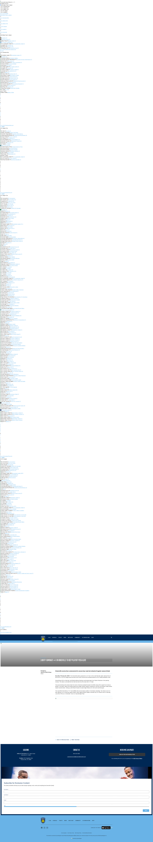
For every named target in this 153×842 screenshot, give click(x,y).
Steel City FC (10, 391)
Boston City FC (11, 228)
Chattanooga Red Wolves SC (20, 135)
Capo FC (7, 234)
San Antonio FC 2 (13, 368)
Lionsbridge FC (11, 304)
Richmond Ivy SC (13, 557)
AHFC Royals (10, 204)
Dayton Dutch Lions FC (17, 254)
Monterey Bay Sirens (15, 532)
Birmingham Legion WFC (17, 473)
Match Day (70, 637)
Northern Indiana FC (15, 338)
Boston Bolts (10, 227)
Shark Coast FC (11, 377)
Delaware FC (10, 255)
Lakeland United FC (14, 298)
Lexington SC (10, 45)
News (65, 637)
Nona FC (7, 335)
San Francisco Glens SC (17, 371)
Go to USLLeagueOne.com (6, 192)
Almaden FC (4, 209)
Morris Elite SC (11, 331)
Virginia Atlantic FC (14, 587)
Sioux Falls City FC (13, 567)
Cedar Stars (9, 235)
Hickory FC (8, 284)
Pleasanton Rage (12, 549)
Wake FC (7, 411)
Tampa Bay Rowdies (14, 88)
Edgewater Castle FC (15, 264)
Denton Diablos (11, 257)
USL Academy (4, 12)
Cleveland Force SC (14, 247)
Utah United (9, 404)
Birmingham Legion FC (16, 55)
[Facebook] (0, 51)
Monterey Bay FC (13, 73)
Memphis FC (9, 321)
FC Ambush (9, 267)
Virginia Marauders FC (6, 410)
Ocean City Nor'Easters (17, 342)
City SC (6, 244)
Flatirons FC (9, 275)
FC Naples (8, 143)
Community (77, 637)
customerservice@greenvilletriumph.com (76, 756)
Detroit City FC (11, 61)
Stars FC (7, 388)
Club (49, 637)
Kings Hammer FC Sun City (19, 516)
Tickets (60, 637)
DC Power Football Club (6, 42)
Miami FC (7, 72)
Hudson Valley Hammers (18, 289)
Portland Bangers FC (15, 349)
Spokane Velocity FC (15, 151)
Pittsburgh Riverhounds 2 (18, 348)
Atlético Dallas (10, 92)
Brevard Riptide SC (14, 474)
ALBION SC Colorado (16, 208)
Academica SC (11, 201)
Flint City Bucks (11, 277)
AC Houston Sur (12, 199)
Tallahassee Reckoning (16, 582)
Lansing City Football (15, 299)
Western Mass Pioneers (17, 420)
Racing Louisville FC (14, 553)
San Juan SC (10, 372)
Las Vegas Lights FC (14, 66)
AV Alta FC (8, 131)
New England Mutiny (15, 536)
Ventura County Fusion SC (19, 405)
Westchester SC (11, 154)
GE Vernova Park (86, 637)
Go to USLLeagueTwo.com (6, 456)
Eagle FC (7, 261)
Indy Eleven (9, 65)
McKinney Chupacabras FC (19, 319)
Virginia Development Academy (22, 590)
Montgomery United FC (17, 329)
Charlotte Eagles (12, 237)
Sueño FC (7, 392)
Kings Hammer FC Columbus (20, 297)
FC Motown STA (12, 271)
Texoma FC (8, 397)
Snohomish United (13, 378)
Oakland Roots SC (13, 76)
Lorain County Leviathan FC (7, 309)
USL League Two (5, 9)
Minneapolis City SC (14, 327)
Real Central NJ (11, 355)
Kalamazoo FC (11, 295)
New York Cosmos (5, 145)
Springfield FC (10, 385)
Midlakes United (11, 324)
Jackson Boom (11, 294)
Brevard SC (8, 231)
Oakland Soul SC (12, 542)
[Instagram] (3, 51)
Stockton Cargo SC (14, 579)
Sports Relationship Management (68, 835)
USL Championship (5, 6)
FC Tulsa (7, 89)
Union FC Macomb (5, 402)
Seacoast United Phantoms (19, 375)
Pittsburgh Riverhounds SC (19, 81)
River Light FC (10, 361)
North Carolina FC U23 (16, 337)
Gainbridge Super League (6, 5)
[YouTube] (3, 126)
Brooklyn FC (4, 37)
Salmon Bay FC (11, 564)
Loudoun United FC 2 (15, 311)
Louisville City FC (12, 71)
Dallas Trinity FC (12, 40)
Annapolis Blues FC (14, 212)
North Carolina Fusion (16, 539)
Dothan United (11, 259)
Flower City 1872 (12, 506)
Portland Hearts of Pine (17, 146)
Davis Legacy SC (12, 252)
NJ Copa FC (9, 537)
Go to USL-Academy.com (5, 632)
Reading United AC (13, 354)
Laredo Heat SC (11, 301)
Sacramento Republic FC (18, 83)
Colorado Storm (12, 248)
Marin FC (7, 526)
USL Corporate (3, 13)
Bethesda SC (10, 221)
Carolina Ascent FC (5, 39)
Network (10, 2)
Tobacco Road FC (13, 398)
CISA (4, 245)
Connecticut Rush (13, 251)
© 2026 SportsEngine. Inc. (102, 835)
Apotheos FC (10, 215)
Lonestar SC (9, 307)
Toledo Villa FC (11, 400)
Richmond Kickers (13, 148)
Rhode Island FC (12, 82)
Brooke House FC (13, 232)
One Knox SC (10, 142)
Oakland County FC (14, 341)
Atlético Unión (10, 218)
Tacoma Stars (10, 395)
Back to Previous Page (63, 739)
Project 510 (8, 352)
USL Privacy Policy (78, 832)
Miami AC (7, 322)
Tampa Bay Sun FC (14, 48)
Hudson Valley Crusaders (18, 510)
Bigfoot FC (8, 222)
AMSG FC (7, 211)
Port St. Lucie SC (12, 158)
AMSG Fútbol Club (14, 467)
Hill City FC (8, 285)
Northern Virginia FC (15, 339)
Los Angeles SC (11, 523)
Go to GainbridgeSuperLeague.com (8, 49)
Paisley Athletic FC (13, 544)
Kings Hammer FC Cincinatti (20, 514)
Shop (92, 637)
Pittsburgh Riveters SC (16, 547)
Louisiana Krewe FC (14, 312)
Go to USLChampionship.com (6, 125)
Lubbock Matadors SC (16, 315)
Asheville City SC (12, 216)
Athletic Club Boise (14, 132)
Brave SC (7, 229)
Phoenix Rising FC (13, 79)
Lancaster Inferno (13, 517)
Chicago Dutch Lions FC (17, 241)
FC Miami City (10, 269)
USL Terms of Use (70, 832)
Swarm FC (8, 382)
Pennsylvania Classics (16, 344)
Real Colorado (10, 357)
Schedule (54, 637)
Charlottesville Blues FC (17, 239)
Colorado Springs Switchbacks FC (24, 59)
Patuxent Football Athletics (19, 345)
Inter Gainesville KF (14, 291)
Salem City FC (10, 367)
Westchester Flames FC (17, 418)
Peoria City (8, 347)
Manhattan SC (10, 317)
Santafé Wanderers (14, 374)
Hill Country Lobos (14, 287)
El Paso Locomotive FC (16, 62)
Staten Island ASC (13, 390)
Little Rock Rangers (14, 305)
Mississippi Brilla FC (14, 328)
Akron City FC (10, 205)
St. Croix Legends (13, 387)
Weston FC (8, 421)
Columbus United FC (15, 249)
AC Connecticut (11, 198)
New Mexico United (14, 75)
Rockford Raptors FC (15, 365)
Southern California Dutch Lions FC (25, 573)
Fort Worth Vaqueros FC (17, 279)
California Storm (12, 477)
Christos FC (8, 242)
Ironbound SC (10, 292)
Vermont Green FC (14, 407)
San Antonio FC (11, 85)
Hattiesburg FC (11, 282)
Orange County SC (14, 78)
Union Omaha (10, 152)
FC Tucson (8, 274)
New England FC (12, 332)
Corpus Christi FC (13, 136)
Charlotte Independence (17, 133)
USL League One (4, 7)
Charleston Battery (14, 58)
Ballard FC (8, 219)
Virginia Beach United (15, 408)
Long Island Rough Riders (18, 308)
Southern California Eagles (19, 381)
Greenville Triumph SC (16, 141)
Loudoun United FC (14, 69)
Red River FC (10, 359)
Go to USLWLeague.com (5, 626)
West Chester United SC (17, 412)
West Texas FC (11, 415)
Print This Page (75, 739)
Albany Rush (10, 206)
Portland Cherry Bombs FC (19, 552)
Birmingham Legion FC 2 (17, 224)
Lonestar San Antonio (16, 520)
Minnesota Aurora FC (16, 529)
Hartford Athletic (12, 63)
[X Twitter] (1, 51)
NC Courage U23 (12, 534)
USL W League (4, 10)
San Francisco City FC (16, 369)
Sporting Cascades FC (16, 159)
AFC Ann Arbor (11, 202)
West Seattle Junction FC (18, 414)
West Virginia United (14, 417)
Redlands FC (9, 358)
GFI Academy (10, 281)
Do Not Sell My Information (87, 832)
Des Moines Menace (14, 258)
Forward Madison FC (15, 139)
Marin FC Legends (13, 318)
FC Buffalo (8, 268)
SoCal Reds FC (11, 570)
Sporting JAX (10, 46)
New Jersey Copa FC (15, 334)
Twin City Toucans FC (16, 401)
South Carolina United (16, 380)
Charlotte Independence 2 (19, 238)
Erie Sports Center (13, 265)
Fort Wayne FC (11, 138)
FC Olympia (8, 272)
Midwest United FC (13, 325)
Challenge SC (10, 483)
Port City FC (9, 351)
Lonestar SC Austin (14, 519)
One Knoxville (10, 543)
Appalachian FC (11, 214)
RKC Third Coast (12, 362)
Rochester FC (10, 364)
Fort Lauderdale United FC (19, 43)
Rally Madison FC (13, 554)
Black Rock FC (11, 225)
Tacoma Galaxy (11, 580)
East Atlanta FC (11, 262)
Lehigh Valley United (14, 302)
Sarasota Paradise (13, 149)
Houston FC (9, 288)
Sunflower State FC (14, 394)
